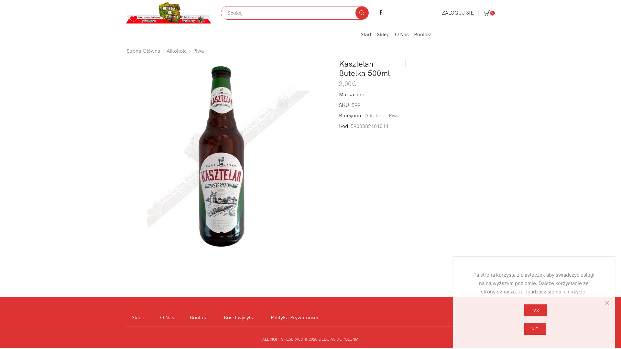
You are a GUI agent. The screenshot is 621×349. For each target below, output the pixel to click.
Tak (535, 310)
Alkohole (177, 51)
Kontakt (423, 34)
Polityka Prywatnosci (294, 317)
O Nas (402, 34)
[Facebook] (380, 13)
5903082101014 (369, 126)
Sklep (383, 34)
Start (366, 34)
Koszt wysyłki (239, 317)
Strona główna (143, 51)
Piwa (198, 51)
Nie (535, 328)
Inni (359, 94)
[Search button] (361, 12)
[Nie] (607, 303)
